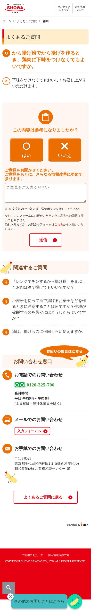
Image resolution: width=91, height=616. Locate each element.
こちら (58, 224)
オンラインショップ (64, 8)
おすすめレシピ (80, 8)
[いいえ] (65, 149)
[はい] (26, 149)
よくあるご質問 (27, 21)
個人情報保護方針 (58, 555)
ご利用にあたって (32, 555)
